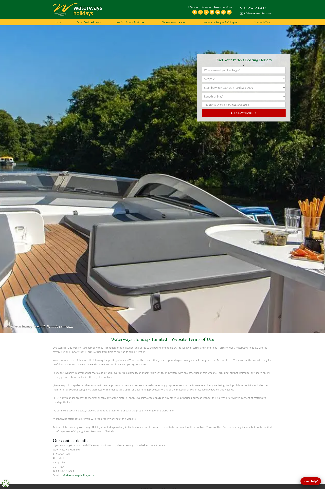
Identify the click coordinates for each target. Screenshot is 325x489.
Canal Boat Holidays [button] (88, 22)
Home (58, 22)
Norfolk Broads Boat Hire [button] (130, 22)
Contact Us (206, 7)
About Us (194, 7)
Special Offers (262, 22)
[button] (228, 104)
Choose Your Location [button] (174, 22)
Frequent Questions (223, 7)
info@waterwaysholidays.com (258, 13)
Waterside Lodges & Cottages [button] (220, 22)
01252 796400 (255, 8)
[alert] (5, 483)
